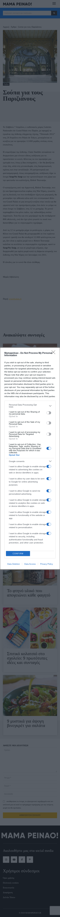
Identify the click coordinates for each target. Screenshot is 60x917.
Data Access (30, 564)
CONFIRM (18, 553)
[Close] (54, 353)
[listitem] (30, 406)
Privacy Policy (46, 564)
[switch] (48, 412)
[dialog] (30, 458)
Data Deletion (13, 564)
